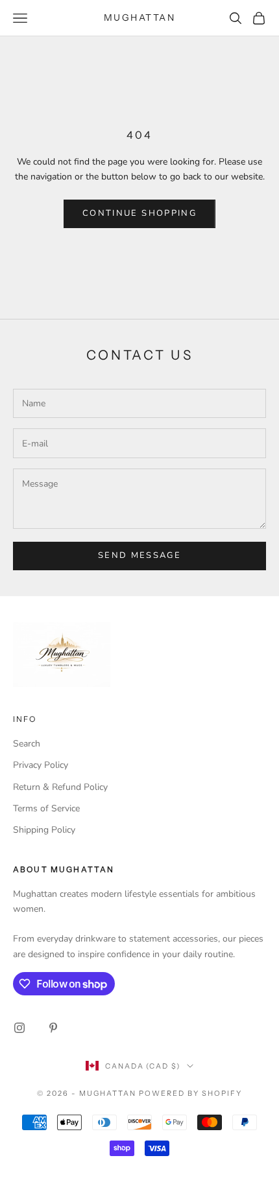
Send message (139, 555)
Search (26, 743)
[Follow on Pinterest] (53, 1027)
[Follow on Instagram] (19, 1027)
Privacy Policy (40, 765)
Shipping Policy (44, 830)
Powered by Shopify (190, 1093)
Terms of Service (46, 808)
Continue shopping (139, 213)
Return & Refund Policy (60, 787)
